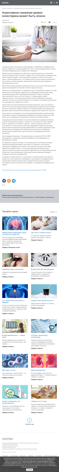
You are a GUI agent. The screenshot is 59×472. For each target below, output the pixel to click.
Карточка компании (50, 456)
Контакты (23, 456)
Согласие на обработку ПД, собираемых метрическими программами (19, 449)
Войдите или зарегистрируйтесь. (12, 195)
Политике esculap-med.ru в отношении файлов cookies (38, 461)
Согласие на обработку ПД (9, 447)
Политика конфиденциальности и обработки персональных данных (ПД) (20, 443)
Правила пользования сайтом (9, 444)
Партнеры (38, 456)
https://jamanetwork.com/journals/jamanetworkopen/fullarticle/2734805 (24, 170)
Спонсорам (14, 456)
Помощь (30, 456)
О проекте (5, 456)
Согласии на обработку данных (13, 462)
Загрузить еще (29, 424)
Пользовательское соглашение (10, 446)
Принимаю (29, 469)
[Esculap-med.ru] (7, 439)
